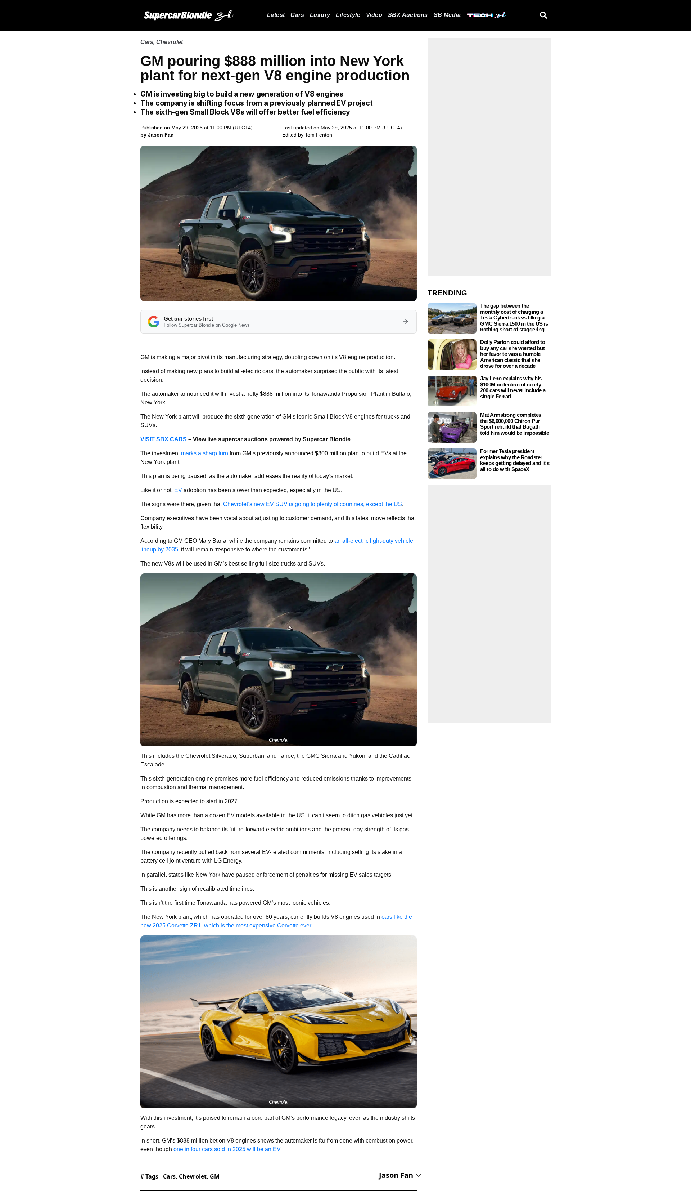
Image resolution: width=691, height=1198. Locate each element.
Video (374, 15)
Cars (297, 15)
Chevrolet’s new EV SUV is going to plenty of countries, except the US (312, 504)
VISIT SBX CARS (163, 439)
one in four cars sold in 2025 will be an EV (226, 1149)
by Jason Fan (157, 135)
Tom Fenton (318, 135)
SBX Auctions (408, 15)
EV (178, 490)
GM (215, 1176)
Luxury (320, 15)
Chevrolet (169, 42)
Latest (276, 15)
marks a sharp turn (204, 453)
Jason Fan (396, 1175)
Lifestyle (348, 15)
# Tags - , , (180, 1176)
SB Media (447, 15)
